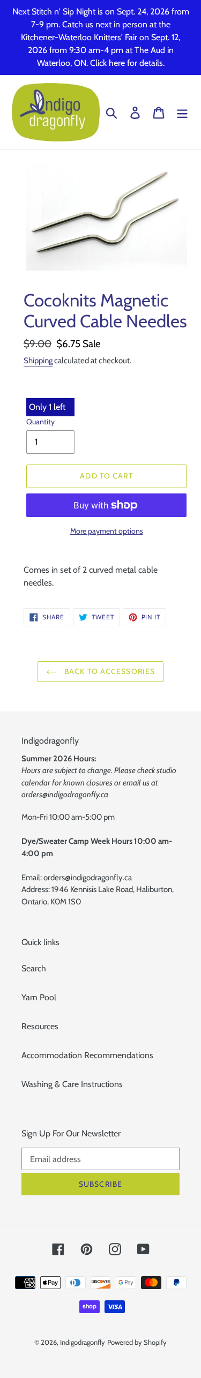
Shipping (38, 360)
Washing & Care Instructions (72, 1084)
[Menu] (182, 112)
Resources (39, 1026)
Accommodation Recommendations (87, 1055)
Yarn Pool (38, 997)
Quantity (40, 421)
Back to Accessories (108, 671)
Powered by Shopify (137, 1342)
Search (33, 968)
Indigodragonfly (82, 1342)
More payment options (106, 531)
